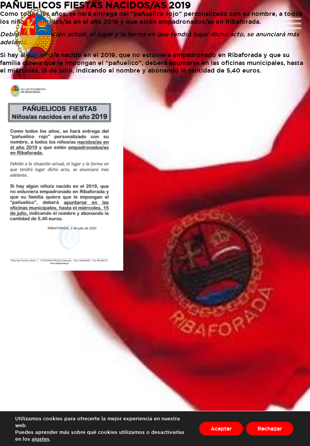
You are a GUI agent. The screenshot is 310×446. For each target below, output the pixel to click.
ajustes (41, 438)
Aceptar (221, 428)
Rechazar (269, 428)
